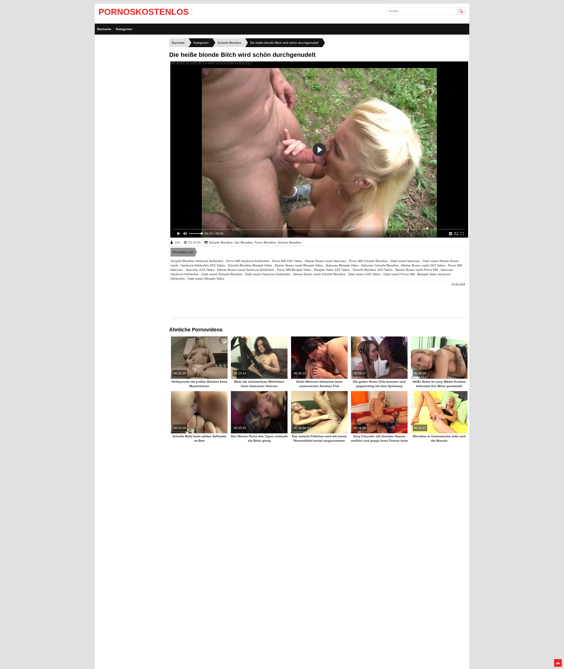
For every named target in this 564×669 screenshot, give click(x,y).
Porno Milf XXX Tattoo (287, 261)
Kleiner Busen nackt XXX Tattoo (423, 265)
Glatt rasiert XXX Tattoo (365, 274)
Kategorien (124, 29)
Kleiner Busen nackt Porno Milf (417, 270)
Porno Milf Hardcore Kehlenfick (248, 261)
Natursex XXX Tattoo (200, 270)
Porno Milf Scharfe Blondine (368, 261)
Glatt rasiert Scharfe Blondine (222, 274)
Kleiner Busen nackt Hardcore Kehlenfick (246, 270)
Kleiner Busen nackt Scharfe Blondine (319, 274)
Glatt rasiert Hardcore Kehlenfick (268, 274)
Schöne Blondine (289, 242)
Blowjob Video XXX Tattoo (332, 270)
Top (558, 663)
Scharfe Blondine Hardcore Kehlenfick (197, 261)
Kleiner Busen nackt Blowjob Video (299, 265)
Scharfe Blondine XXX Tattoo (372, 270)
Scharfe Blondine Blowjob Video (250, 265)
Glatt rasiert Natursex (405, 261)
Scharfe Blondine (221, 242)
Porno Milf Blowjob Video (294, 270)
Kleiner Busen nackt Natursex (326, 261)
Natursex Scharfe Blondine (380, 265)
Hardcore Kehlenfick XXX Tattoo (203, 265)
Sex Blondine (243, 242)
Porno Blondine (265, 242)
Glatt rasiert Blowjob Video (205, 278)
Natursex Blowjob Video (343, 265)
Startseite (104, 29)
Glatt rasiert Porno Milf (399, 274)
